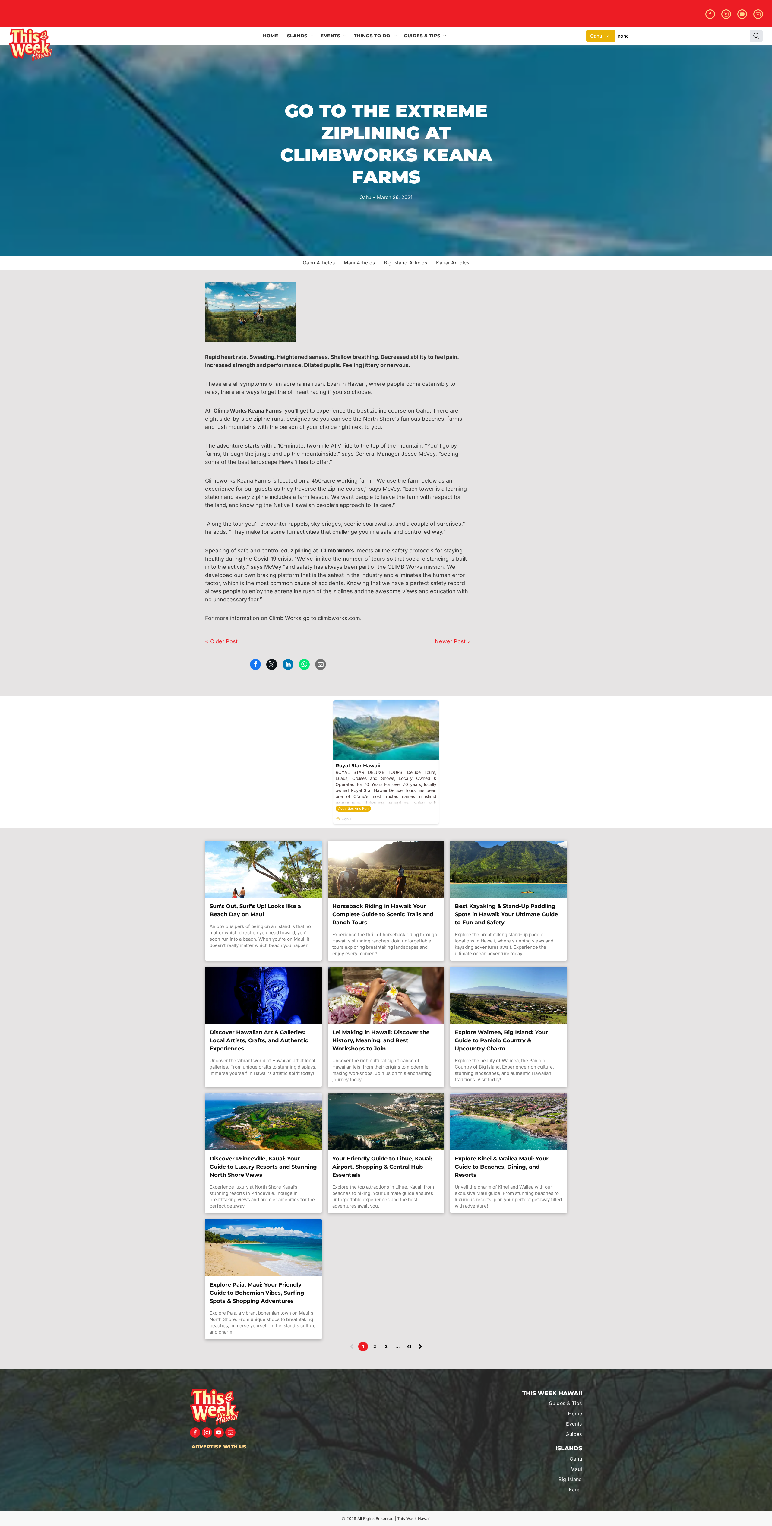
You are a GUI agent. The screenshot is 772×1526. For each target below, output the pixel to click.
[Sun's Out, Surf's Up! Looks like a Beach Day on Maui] (263, 869)
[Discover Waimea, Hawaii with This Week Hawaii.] (508, 995)
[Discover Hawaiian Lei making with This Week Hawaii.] (386, 995)
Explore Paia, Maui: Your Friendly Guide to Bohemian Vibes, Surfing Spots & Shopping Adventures (257, 1292)
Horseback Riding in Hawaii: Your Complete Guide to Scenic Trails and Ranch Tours (382, 914)
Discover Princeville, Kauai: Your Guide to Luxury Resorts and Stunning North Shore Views (263, 1166)
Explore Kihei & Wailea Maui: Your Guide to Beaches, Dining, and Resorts (502, 1166)
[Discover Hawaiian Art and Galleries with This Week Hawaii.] (263, 995)
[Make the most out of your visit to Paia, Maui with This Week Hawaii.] (263, 1247)
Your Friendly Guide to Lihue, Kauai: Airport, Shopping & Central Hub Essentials (382, 1166)
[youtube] (742, 15)
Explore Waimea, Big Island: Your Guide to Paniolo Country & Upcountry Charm (501, 1040)
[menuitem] (270, 36)
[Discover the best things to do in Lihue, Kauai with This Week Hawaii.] (386, 1121)
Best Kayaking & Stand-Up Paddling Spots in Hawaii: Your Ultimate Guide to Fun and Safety (506, 914)
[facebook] (710, 15)
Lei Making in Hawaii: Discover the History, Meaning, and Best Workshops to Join (380, 1040)
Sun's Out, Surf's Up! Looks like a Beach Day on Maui (255, 910)
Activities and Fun (353, 808)
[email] (758, 15)
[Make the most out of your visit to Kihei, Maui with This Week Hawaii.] (508, 1121)
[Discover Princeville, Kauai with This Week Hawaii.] (263, 1121)
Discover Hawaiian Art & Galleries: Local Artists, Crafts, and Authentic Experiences (259, 1040)
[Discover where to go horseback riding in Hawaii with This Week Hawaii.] (386, 869)
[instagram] (726, 15)
